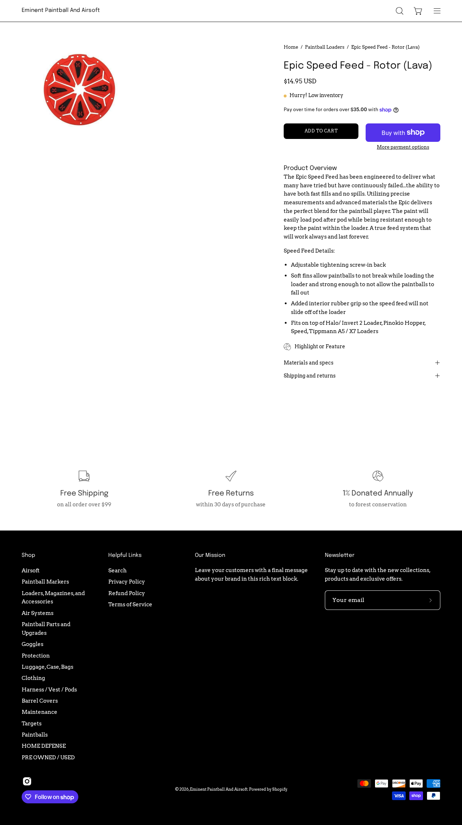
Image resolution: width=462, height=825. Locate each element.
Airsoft (31, 570)
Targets (32, 723)
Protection (36, 655)
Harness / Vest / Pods (49, 689)
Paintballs (35, 734)
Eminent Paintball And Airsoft (61, 10)
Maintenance (39, 711)
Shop (28, 555)
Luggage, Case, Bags (47, 666)
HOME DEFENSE (44, 745)
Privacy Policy (126, 581)
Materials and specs (309, 363)
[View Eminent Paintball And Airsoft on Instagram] (27, 781)
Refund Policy (126, 592)
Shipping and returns (310, 376)
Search (117, 570)
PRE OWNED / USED (48, 757)
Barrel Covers (40, 700)
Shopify (279, 789)
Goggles (32, 644)
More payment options (403, 147)
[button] (399, 11)
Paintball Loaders (324, 47)
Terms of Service (130, 604)
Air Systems (37, 612)
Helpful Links (124, 555)
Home (291, 47)
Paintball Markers (45, 581)
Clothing (33, 678)
